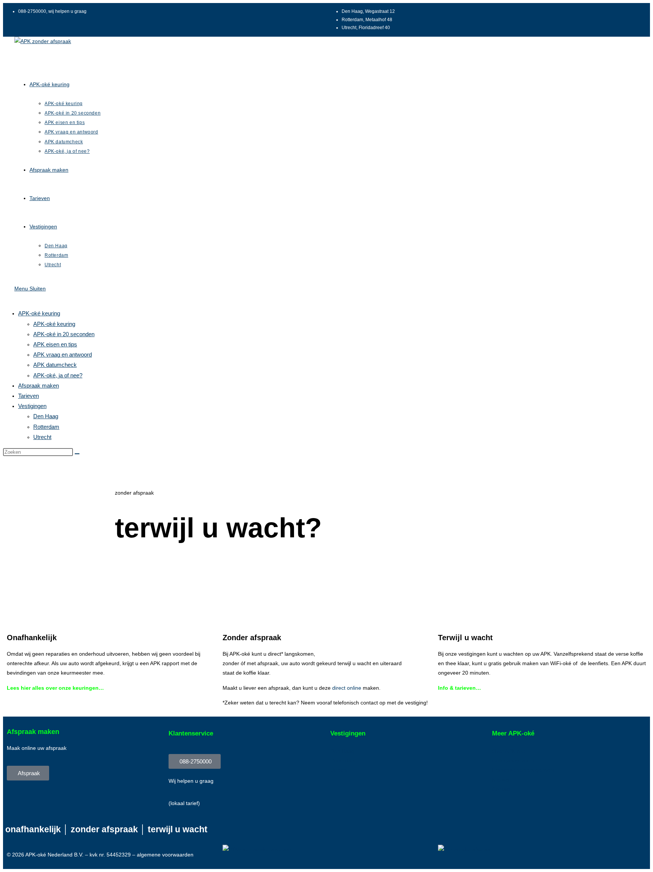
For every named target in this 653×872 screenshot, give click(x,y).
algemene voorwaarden (165, 855)
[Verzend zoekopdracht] (77, 454)
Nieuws (500, 780)
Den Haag (45, 416)
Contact (501, 789)
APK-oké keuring (39, 313)
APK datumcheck (55, 365)
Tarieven (28, 396)
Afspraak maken (38, 385)
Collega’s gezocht (513, 760)
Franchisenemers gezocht (523, 770)
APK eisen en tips (55, 344)
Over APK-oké (509, 751)
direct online (346, 688)
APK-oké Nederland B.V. (54, 855)
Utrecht (42, 437)
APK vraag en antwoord (62, 354)
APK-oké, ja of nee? (57, 375)
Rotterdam (46, 427)
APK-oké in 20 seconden (63, 334)
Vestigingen (32, 406)
